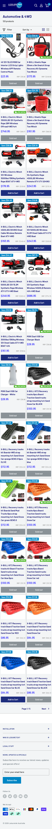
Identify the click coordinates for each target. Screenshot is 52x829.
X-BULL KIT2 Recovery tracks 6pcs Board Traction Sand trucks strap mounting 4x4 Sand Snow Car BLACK (38, 397)
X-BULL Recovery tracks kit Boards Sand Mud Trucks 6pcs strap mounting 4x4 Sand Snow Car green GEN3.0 (12, 513)
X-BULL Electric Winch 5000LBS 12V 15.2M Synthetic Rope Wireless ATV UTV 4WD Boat (12, 286)
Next (44, 708)
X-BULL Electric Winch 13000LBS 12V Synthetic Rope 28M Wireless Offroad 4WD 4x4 (12, 122)
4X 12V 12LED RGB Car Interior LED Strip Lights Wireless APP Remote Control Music (12, 67)
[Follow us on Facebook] (5, 796)
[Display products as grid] (43, 29)
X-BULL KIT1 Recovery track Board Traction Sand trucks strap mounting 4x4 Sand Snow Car (39, 628)
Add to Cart (13, 193)
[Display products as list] (48, 29)
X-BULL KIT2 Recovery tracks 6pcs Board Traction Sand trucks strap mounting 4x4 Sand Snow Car (38, 513)
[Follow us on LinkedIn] (26, 796)
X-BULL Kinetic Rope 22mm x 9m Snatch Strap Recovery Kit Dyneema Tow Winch (38, 122)
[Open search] (35, 5)
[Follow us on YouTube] (20, 796)
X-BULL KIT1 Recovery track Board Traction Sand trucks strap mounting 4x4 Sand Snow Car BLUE (13, 683)
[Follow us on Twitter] (10, 796)
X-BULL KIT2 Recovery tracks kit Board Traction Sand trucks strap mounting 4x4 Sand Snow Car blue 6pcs (12, 571)
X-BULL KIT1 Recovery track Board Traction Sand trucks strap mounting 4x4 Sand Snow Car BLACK (39, 683)
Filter (9, 29)
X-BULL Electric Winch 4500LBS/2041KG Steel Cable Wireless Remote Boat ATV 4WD (11, 231)
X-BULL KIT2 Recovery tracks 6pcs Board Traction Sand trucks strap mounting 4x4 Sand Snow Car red (38, 571)
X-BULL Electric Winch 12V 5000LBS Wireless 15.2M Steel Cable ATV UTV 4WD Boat (39, 231)
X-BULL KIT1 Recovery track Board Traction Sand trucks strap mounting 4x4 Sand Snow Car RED (13, 628)
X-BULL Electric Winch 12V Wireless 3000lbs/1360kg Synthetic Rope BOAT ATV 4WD (13, 177)
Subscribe (12, 780)
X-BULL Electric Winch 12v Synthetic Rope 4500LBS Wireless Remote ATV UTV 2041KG (38, 177)
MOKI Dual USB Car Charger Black (35, 338)
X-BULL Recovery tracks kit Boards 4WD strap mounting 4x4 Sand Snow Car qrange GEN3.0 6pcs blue (38, 455)
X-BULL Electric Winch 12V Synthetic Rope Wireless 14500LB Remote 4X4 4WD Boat (39, 286)
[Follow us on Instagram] (15, 796)
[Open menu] (4, 6)
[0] (47, 5)
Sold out (13, 83)
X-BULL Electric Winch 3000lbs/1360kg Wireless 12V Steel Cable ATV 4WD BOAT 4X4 (12, 341)
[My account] (41, 5)
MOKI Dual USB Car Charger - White (9, 393)
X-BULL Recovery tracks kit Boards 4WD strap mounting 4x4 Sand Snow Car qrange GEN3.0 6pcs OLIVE (12, 455)
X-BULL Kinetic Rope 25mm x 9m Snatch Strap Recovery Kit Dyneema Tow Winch (38, 67)
